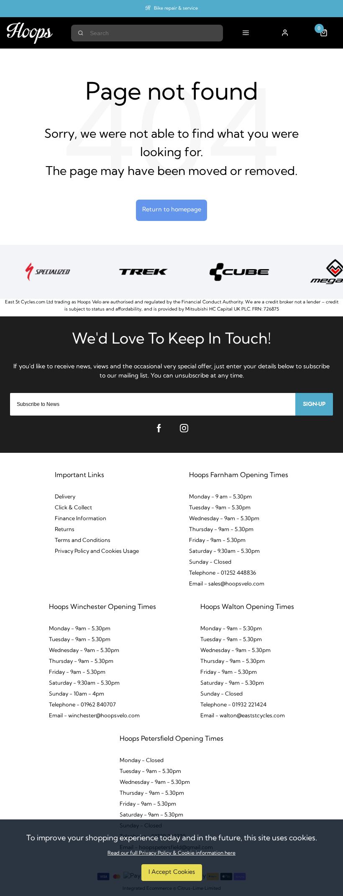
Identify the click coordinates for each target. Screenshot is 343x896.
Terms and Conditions (82, 540)
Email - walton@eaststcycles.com (242, 716)
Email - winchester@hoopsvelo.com (94, 716)
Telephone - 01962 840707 (82, 705)
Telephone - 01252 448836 (222, 573)
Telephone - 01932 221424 (233, 705)
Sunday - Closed (210, 562)
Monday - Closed (142, 760)
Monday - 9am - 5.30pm (79, 629)
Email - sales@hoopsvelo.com (226, 584)
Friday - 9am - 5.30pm (217, 540)
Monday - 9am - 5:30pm (231, 629)
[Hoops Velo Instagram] (184, 428)
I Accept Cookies (171, 872)
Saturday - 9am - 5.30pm (232, 683)
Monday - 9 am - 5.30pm (220, 497)
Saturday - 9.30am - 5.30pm (224, 551)
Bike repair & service (176, 8)
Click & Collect (73, 508)
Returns (64, 529)
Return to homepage (171, 210)
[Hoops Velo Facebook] (159, 428)
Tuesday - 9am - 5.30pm (220, 508)
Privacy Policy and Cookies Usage (97, 551)
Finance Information (80, 518)
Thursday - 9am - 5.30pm (221, 529)
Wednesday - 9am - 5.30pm (224, 518)
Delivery (65, 497)
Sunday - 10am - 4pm (76, 694)
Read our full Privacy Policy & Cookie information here (171, 853)
